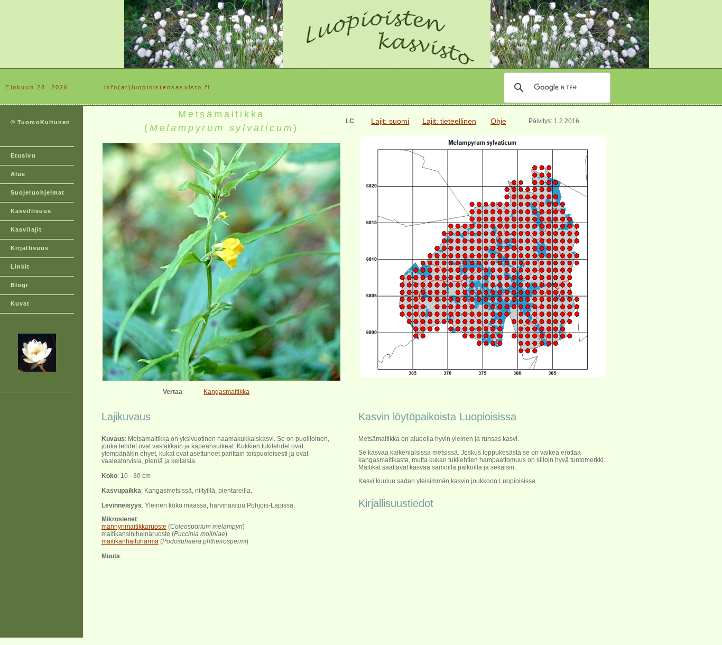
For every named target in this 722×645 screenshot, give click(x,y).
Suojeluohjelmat (38, 192)
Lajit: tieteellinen (449, 121)
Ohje (498, 121)
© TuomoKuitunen (41, 122)
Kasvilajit (26, 229)
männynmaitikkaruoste (133, 526)
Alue (18, 174)
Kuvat (20, 303)
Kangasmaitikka (226, 391)
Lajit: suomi (390, 121)
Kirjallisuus (30, 248)
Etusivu (23, 155)
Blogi (20, 285)
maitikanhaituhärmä (130, 541)
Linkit (20, 266)
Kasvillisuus (31, 211)
